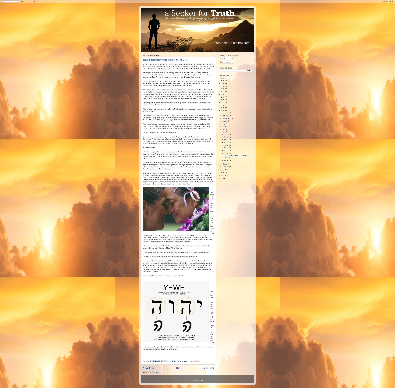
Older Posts (209, 368)
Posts (223, 58)
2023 (223, 86)
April (224, 132)
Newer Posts (148, 368)
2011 (222, 178)
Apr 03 (226, 160)
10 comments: (182, 361)
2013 (223, 173)
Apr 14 (226, 148)
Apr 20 (226, 137)
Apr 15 (226, 145)
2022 (223, 89)
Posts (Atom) (156, 372)
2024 (223, 83)
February (225, 167)
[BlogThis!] (193, 361)
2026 (223, 78)
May (224, 129)
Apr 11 (226, 150)
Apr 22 (226, 134)
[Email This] (191, 361)
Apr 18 (226, 139)
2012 (223, 175)
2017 (223, 102)
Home (179, 368)
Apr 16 (226, 142)
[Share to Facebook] (197, 361)
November (226, 113)
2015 (223, 108)
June (224, 126)
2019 (223, 97)
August (224, 121)
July (223, 124)
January (225, 169)
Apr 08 (226, 153)
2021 (223, 91)
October (225, 115)
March (224, 164)
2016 (223, 105)
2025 (223, 81)
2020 (223, 94)
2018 (223, 100)
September (226, 118)
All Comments (225, 62)
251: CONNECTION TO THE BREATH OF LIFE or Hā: (165, 60)
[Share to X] (195, 361)
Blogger (201, 380)
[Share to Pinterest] (199, 361)
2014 (223, 110)
